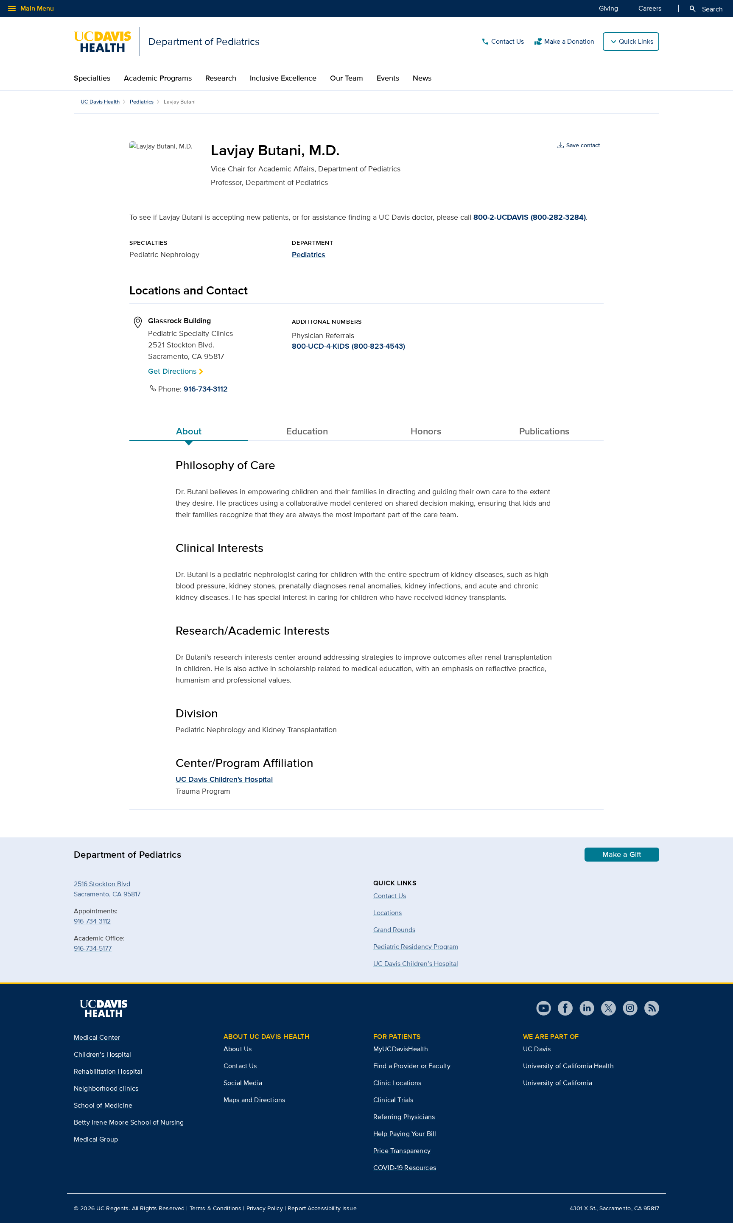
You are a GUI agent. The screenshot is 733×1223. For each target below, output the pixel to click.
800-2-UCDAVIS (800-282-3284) (529, 217)
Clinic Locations (397, 1083)
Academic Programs (158, 78)
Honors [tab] (426, 431)
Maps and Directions (254, 1100)
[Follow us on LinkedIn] (583, 1008)
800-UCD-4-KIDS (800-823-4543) (348, 346)
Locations (387, 913)
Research (220, 78)
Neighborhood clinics (106, 1088)
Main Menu (30, 8)
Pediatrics (142, 102)
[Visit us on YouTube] (543, 1008)
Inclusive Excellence (283, 78)
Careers (649, 8)
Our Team (346, 78)
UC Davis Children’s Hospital (415, 963)
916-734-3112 (206, 389)
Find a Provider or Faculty (411, 1066)
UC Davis (537, 1049)
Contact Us (502, 41)
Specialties (92, 78)
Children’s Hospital (102, 1054)
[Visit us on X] (605, 1008)
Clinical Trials (393, 1100)
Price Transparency (402, 1151)
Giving (608, 8)
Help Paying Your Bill (404, 1134)
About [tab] (188, 431)
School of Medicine (103, 1105)
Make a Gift (621, 854)
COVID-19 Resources (404, 1168)
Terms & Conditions (216, 1208)
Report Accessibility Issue (322, 1208)
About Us (238, 1049)
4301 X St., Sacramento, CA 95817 (614, 1208)
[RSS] (648, 1008)
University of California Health (568, 1066)
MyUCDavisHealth (400, 1049)
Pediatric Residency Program (415, 947)
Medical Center (97, 1037)
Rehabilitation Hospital (108, 1071)
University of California (557, 1083)
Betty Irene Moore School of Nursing (129, 1122)
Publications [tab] (544, 431)
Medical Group (96, 1139)
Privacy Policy (264, 1208)
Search (705, 9)
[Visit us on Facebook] (562, 1008)
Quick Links (636, 41)
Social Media (243, 1083)
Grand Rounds (394, 930)
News (422, 78)
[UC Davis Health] (103, 1008)
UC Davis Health (100, 102)
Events (388, 78)
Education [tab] (307, 431)
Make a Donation (564, 41)
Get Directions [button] (172, 371)
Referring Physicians (404, 1117)
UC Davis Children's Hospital (224, 779)
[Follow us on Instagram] (627, 1008)
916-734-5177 (93, 948)
